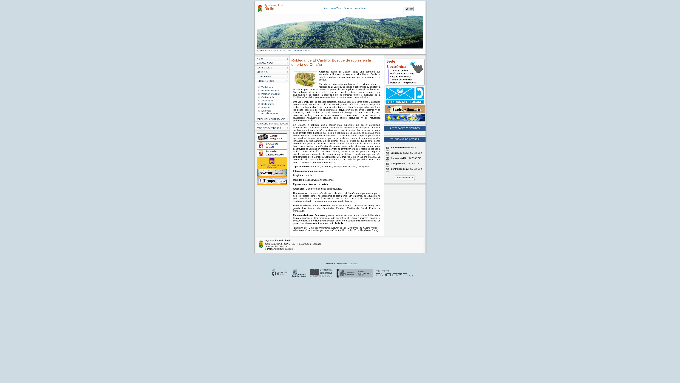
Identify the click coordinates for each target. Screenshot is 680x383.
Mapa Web (335, 8)
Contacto (348, 8)
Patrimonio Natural (301, 50)
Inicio (325, 8)
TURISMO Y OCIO (281, 50)
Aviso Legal (361, 8)
